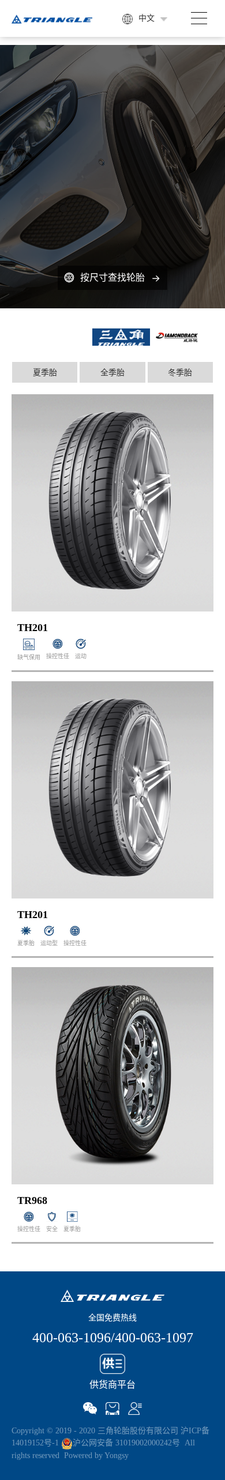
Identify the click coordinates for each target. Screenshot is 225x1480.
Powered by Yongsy (96, 1455)
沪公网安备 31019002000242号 (126, 1443)
